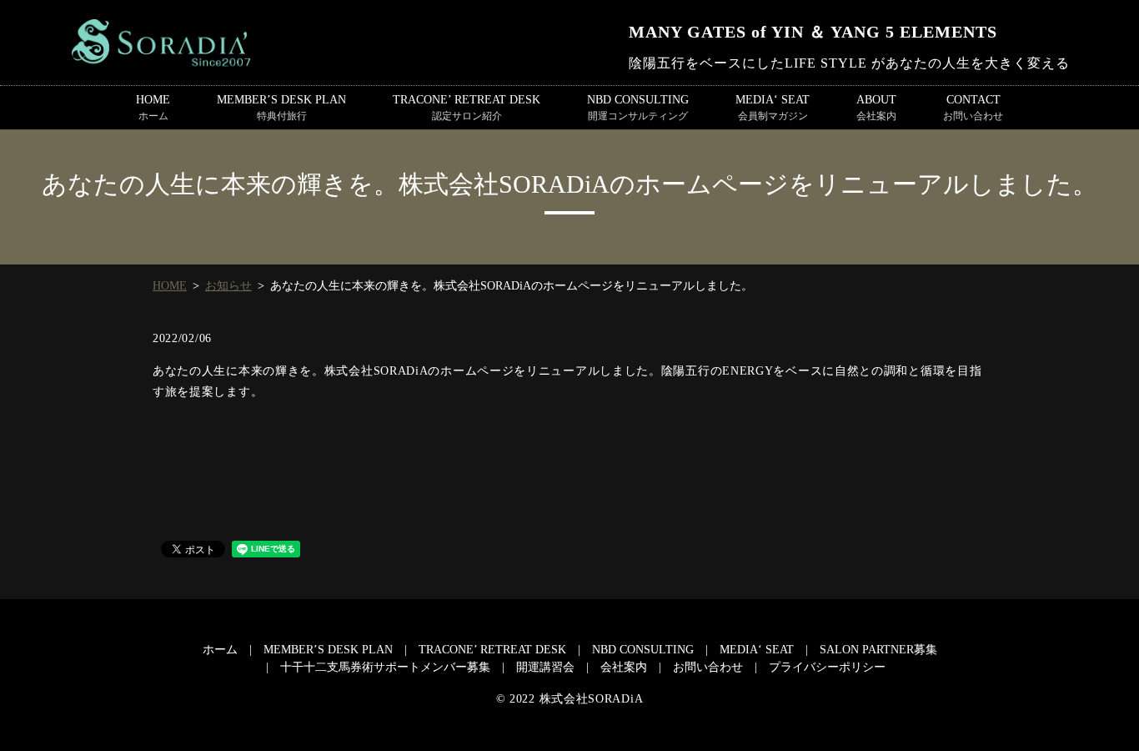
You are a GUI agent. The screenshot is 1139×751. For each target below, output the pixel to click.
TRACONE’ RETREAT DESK (466, 107)
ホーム (220, 649)
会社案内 (623, 667)
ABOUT (876, 107)
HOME (153, 107)
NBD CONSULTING (638, 107)
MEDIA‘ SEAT (772, 107)
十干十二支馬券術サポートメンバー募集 (385, 667)
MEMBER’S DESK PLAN (281, 107)
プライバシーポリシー (827, 667)
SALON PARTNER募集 (878, 649)
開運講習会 (545, 667)
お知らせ (228, 286)
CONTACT (973, 107)
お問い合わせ (708, 667)
